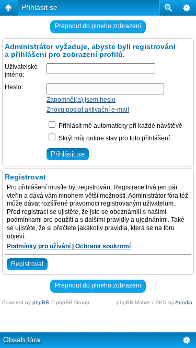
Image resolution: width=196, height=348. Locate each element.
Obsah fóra (21, 339)
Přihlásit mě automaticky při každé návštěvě (119, 125)
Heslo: (14, 87)
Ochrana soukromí (103, 246)
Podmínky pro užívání (39, 246)
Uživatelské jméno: (21, 71)
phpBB (40, 302)
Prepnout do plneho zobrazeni (98, 26)
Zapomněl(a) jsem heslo (81, 99)
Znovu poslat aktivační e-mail (88, 109)
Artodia (183, 302)
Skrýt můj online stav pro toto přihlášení (113, 138)
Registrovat (27, 264)
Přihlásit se (39, 7)
